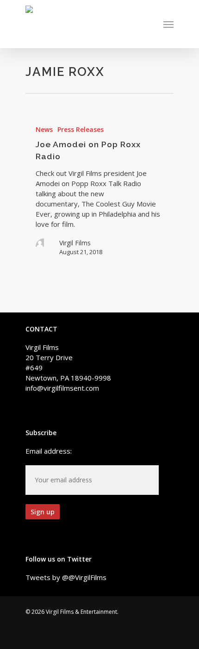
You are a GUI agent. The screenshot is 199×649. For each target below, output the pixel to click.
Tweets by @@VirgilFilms (65, 577)
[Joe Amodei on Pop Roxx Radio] (99, 190)
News (44, 129)
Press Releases (80, 129)
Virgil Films (75, 242)
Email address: (48, 451)
